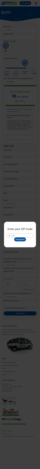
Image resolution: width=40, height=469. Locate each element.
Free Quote (20, 239)
